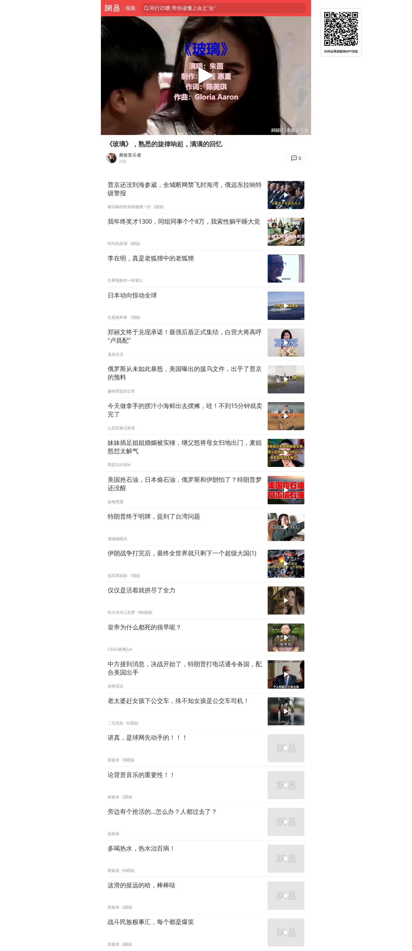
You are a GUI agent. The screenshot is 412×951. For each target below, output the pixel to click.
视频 (130, 7)
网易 (112, 8)
